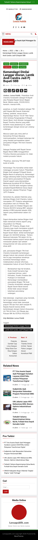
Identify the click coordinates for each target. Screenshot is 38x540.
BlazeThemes (18, 536)
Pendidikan (23, 64)
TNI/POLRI (22, 67)
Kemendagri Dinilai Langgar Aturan (17, 326)
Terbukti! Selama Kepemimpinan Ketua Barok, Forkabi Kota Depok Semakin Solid (17, 2)
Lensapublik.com (19, 522)
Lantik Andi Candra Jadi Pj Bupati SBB (18, 330)
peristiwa (7, 67)
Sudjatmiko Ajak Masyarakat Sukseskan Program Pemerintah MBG (23, 391)
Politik (15, 67)
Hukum (6, 64)
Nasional (14, 64)
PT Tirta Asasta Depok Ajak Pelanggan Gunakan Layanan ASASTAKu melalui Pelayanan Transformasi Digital (23, 376)
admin (7, 85)
